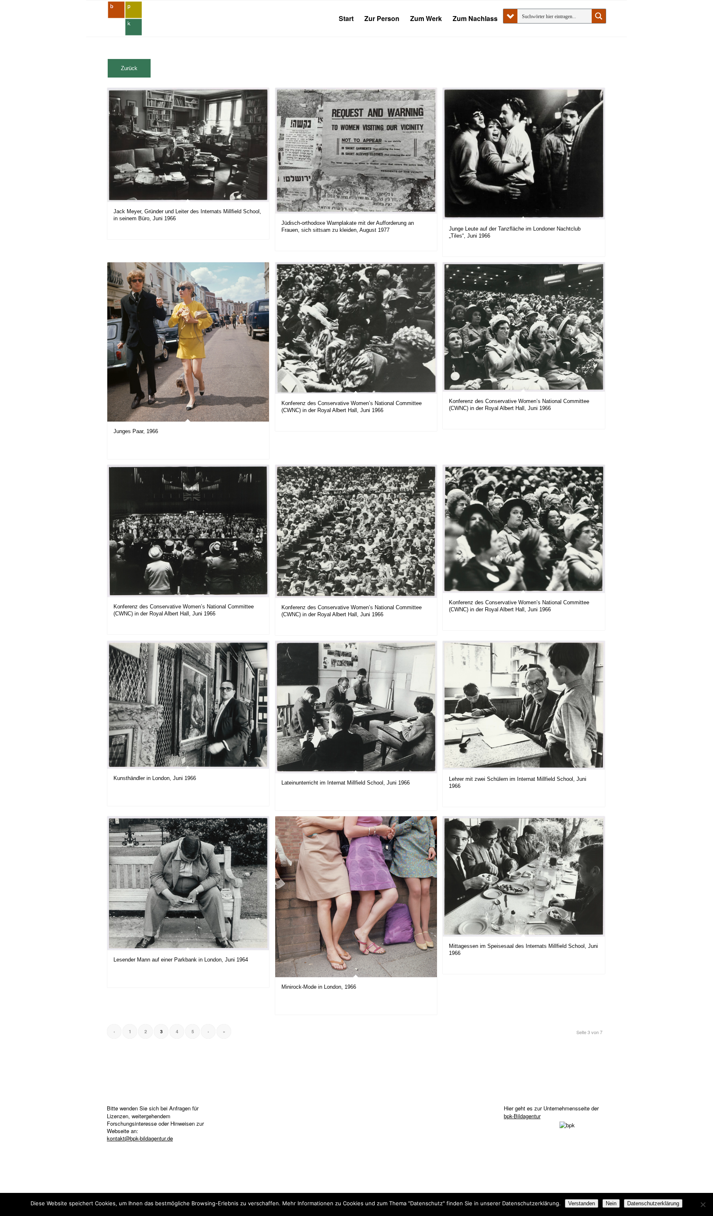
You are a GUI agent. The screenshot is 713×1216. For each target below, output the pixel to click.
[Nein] (703, 1204)
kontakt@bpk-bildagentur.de (140, 1138)
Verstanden (581, 1203)
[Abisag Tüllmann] (125, 18)
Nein (611, 1203)
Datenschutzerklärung (653, 1203)
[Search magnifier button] (599, 16)
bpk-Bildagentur (522, 1116)
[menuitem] (346, 18)
